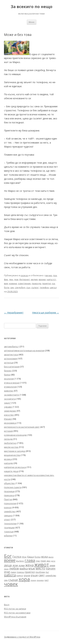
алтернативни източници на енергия (24, 350)
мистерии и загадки (14, 451)
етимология (10, 386)
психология (10, 503)
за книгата (10, 398)
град (43, 560)
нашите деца (11, 471)
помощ (20, 572)
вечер (48, 275)
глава (30, 560)
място (40, 568)
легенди (8, 439)
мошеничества (12, 455)
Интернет (24, 279)
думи (21, 565)
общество (9, 483)
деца (8, 565)
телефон (44, 287)
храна (33, 580)
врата (50, 557)
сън (28, 287)
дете (53, 561)
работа (10, 575)
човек (11, 584)
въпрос (20, 561)
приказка (9, 495)
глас (38, 561)
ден (11, 279)
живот (41, 564)
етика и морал (11, 382)
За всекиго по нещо (31, 6)
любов (14, 568)
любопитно (10, 443)
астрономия (10, 358)
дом (16, 279)
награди (8, 463)
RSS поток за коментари (17, 612)
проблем (40, 572)
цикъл (53, 287)
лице (6, 569)
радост (19, 575)
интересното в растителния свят (21, 426)
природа (36, 283)
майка (23, 568)
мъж (31, 568)
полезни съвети (13, 487)
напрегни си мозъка (15, 467)
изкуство (9, 414)
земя (52, 565)
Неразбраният (14, 312)
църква (40, 580)
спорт (7, 519)
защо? (7, 402)
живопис (8, 390)
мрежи (42, 279)
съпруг (35, 287)
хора (24, 579)
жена (29, 565)
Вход (6, 604)
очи (7, 572)
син (12, 287)
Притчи (8, 499)
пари (13, 572)
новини (13, 283)
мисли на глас (11, 447)
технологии (10, 523)
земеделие (10, 410)
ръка (27, 575)
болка (37, 557)
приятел (46, 283)
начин (50, 568)
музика (8, 459)
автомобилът (11, 346)
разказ (24, 275)
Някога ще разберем (45, 312)
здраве (8, 406)
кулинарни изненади (15, 434)
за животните (11, 394)
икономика (10, 422)
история (8, 430)
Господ (16, 557)
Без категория (11, 366)
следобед (20, 287)
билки (7, 374)
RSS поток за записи (15, 608)
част (46, 580)
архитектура (11, 354)
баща (30, 556)
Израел (8, 418)
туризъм (8, 531)
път (47, 572)
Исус (24, 556)
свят (41, 575)
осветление (24, 283)
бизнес (8, 370)
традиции (9, 527)
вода (44, 557)
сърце (13, 580)
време (9, 560)
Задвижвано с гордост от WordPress (22, 636)
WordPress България (15, 616)
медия (34, 279)
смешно (8, 515)
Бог (8, 556)
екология (9, 378)
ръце (34, 575)
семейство (9, 511)
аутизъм (8, 362)
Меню (31, 22)
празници (9, 491)
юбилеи (8, 535)
